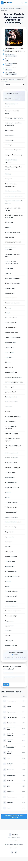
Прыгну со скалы (12, 717)
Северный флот (11, 775)
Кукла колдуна (11, 701)
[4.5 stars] (23, 657)
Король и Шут (19, 8)
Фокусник (10, 802)
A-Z (26, 2)
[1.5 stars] (10, 657)
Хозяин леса (10, 780)
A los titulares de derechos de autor (14, 844)
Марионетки (10, 769)
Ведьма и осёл (11, 723)
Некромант (10, 791)
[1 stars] (8, 657)
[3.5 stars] (18, 657)
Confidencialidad (14, 848)
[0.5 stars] (6, 657)
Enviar (6, 684)
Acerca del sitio (14, 841)
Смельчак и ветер (12, 797)
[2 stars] (12, 657)
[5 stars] (25, 657)
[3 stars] (16, 657)
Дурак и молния (11, 712)
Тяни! (8, 786)
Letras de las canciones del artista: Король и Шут (14, 816)
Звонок (9, 808)
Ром (8, 758)
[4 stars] (21, 657)
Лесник (9, 706)
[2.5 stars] (14, 657)
